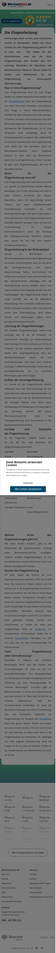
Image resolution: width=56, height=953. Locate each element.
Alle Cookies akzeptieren (28, 489)
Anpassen (28, 482)
